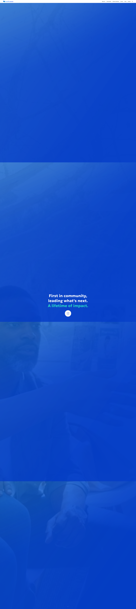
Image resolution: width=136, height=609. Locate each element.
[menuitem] (103, 1)
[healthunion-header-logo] (8, 1)
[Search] (132, 1)
